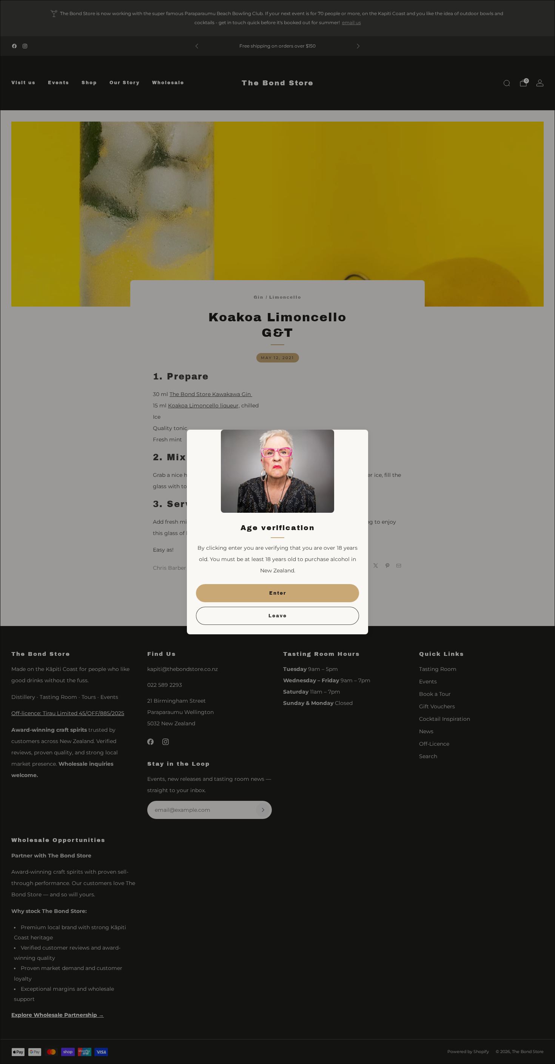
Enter (277, 593)
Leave (277, 615)
